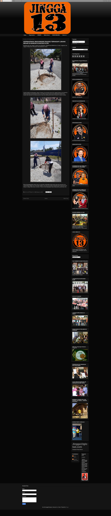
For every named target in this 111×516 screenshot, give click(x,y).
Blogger (67, 507)
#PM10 (83, 457)
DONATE (39, 35)
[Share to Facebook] (49, 192)
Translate (82, 43)
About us (64, 35)
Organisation (32, 35)
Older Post (65, 198)
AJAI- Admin (75, 457)
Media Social (47, 35)
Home (25, 35)
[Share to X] (48, 192)
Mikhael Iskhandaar (76, 460)
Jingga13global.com (79, 445)
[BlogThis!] (47, 192)
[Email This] (46, 192)
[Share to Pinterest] (51, 192)
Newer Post (26, 198)
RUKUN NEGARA (56, 35)
